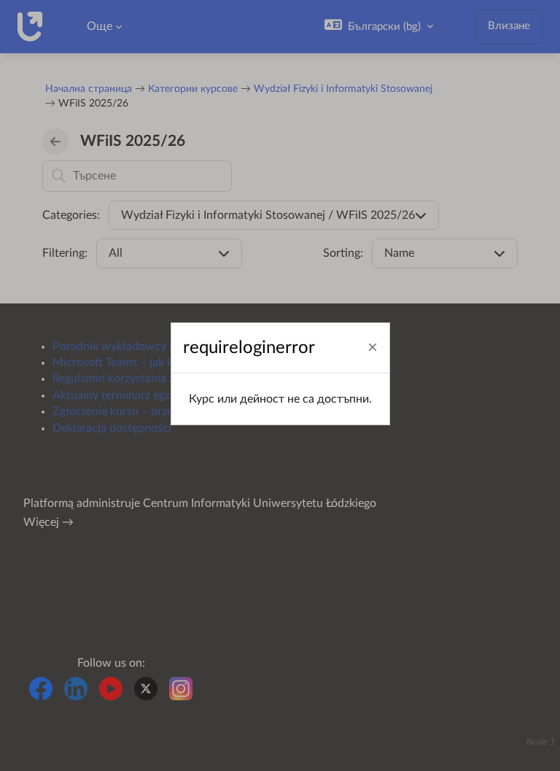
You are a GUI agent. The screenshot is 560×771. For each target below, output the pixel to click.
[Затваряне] (372, 348)
